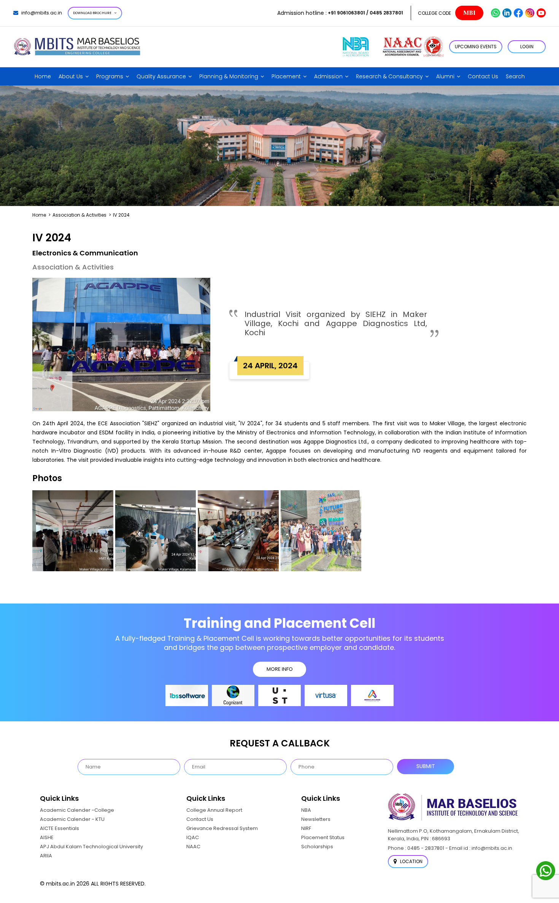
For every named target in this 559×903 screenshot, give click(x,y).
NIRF (306, 828)
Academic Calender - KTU (72, 819)
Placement (286, 76)
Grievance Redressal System (222, 828)
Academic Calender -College (77, 810)
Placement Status (323, 837)
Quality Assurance (161, 76)
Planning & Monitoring (228, 76)
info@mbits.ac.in (41, 12)
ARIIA (46, 855)
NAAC (193, 846)
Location (410, 861)
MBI (469, 13)
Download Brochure (92, 13)
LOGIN (527, 46)
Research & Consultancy (389, 76)
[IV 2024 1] (72, 530)
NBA (306, 810)
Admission (328, 76)
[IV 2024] (321, 530)
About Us (71, 76)
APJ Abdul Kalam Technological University (91, 846)
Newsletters (315, 819)
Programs (109, 76)
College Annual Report (214, 810)
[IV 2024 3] (238, 530)
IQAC (192, 837)
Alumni (445, 76)
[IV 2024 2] (155, 530)
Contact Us (483, 76)
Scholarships (317, 846)
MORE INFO (280, 669)
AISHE (47, 837)
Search (515, 76)
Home (43, 76)
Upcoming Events (476, 46)
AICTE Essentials (59, 828)
